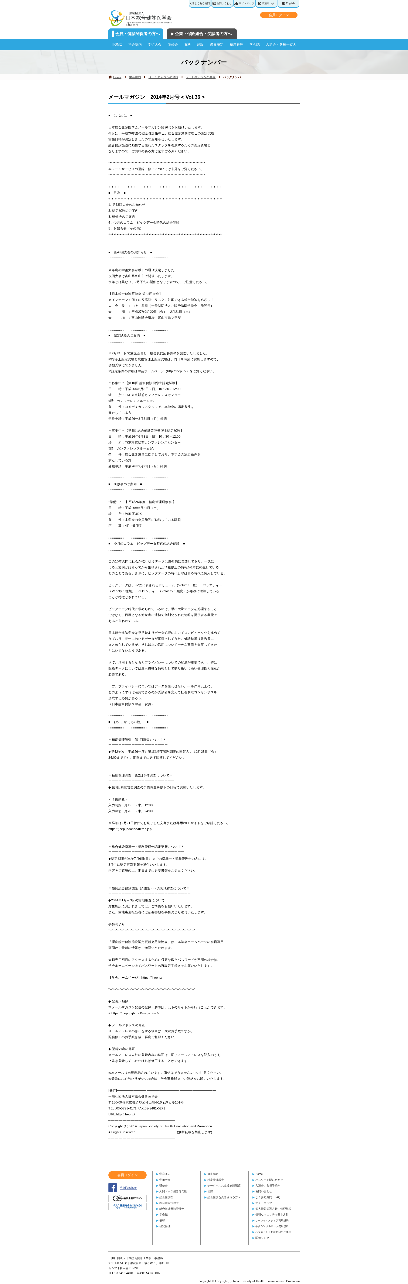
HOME (117, 44)
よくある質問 (202, 3)
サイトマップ (246, 3)
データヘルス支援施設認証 (224, 1185)
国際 (210, 1191)
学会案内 (135, 44)
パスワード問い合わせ (269, 1179)
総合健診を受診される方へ (224, 1197)
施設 (200, 44)
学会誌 (254, 44)
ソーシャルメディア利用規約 (272, 1220)
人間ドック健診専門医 (173, 1191)
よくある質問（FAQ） (269, 1197)
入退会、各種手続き (267, 1185)
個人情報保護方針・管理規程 (273, 1208)
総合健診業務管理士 (171, 1208)
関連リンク (268, 3)
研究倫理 (164, 1226)
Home (117, 77)
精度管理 (236, 44)
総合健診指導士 (169, 1203)
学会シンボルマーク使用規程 (272, 1226)
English (290, 3)
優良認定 (217, 44)
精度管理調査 (215, 1179)
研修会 (173, 44)
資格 (187, 44)
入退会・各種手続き (281, 44)
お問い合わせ (224, 3)
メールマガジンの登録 (163, 77)
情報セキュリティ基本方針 (272, 1214)
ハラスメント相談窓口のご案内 (273, 1231)
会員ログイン (279, 15)
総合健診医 (166, 1197)
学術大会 (155, 44)
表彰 (162, 1220)
